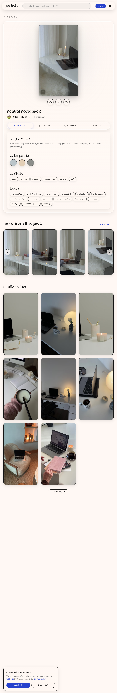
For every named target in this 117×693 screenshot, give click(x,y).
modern (35, 179)
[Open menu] (109, 6)
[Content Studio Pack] (58, 454)
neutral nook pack (24, 110)
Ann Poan (11, 351)
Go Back (12, 17)
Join (100, 6)
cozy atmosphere (31, 204)
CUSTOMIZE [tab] (47, 126)
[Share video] (66, 102)
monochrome (49, 179)
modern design (18, 199)
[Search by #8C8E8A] (30, 162)
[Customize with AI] (25, 244)
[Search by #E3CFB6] (22, 162)
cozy (14, 179)
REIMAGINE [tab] (72, 126)
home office (17, 194)
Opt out (10, 679)
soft (72, 179)
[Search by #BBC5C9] (13, 162)
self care (46, 199)
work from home (34, 194)
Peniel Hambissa (14, 416)
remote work (51, 194)
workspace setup (62, 199)
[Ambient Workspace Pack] (58, 324)
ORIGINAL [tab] (22, 126)
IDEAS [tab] (98, 126)
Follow (40, 117)
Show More (58, 492)
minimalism (81, 194)
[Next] (109, 252)
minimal (24, 179)
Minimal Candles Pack (17, 349)
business (93, 199)
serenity (46, 204)
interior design (97, 194)
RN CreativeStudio (22, 117)
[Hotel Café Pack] (21, 454)
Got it (18, 685)
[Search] (25, 6)
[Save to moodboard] (58, 102)
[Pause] (43, 91)
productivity (67, 194)
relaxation (34, 199)
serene (63, 179)
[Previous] (7, 252)
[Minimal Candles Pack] (21, 324)
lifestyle (15, 204)
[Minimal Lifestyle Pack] (21, 389)
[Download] (50, 102)
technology (80, 199)
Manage (43, 685)
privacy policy (40, 679)
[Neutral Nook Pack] (16, 252)
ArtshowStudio (51, 481)
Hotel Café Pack (14, 478)
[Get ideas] (25, 249)
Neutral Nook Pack (15, 268)
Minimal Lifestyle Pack (17, 413)
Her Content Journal (54, 351)
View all (105, 224)
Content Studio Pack (54, 478)
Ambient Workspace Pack (56, 349)
